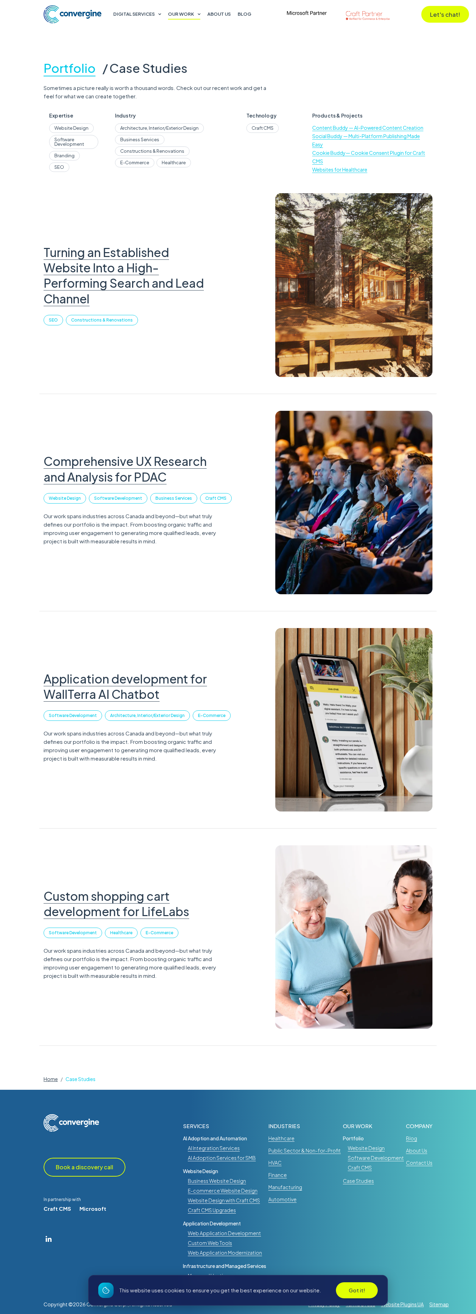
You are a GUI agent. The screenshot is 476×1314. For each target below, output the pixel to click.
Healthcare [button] (174, 162)
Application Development (212, 1223)
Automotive (282, 1199)
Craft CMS (216, 498)
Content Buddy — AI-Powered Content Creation (367, 127)
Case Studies (148, 69)
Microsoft (92, 1208)
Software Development (118, 498)
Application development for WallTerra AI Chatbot (125, 686)
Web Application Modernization (225, 1252)
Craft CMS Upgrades (212, 1210)
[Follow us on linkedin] (48, 1239)
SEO (53, 320)
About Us (219, 14)
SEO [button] (59, 167)
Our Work (181, 14)
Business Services (173, 498)
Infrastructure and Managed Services (224, 1266)
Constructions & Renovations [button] (152, 151)
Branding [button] (64, 155)
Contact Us (419, 1163)
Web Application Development (224, 1233)
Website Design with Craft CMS (224, 1200)
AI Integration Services (214, 1148)
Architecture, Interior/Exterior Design (147, 715)
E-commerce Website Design (223, 1190)
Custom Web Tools (210, 1243)
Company (419, 1126)
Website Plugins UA (402, 1304)
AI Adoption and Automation (215, 1138)
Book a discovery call (84, 1167)
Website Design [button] (71, 128)
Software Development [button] (69, 142)
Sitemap (439, 1304)
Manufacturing (285, 1187)
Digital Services (134, 14)
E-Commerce (211, 715)
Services (196, 1126)
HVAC (275, 1163)
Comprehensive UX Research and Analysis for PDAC (125, 469)
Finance (277, 1175)
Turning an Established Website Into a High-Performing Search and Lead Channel (124, 275)
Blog (244, 14)
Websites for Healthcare (339, 169)
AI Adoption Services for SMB (222, 1158)
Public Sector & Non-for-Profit (304, 1150)
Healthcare (121, 932)
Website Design (65, 498)
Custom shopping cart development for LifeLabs (116, 904)
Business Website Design (217, 1181)
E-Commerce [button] (134, 162)
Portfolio (69, 69)
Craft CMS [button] (263, 128)
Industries (284, 1126)
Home (51, 1079)
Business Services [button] (139, 139)
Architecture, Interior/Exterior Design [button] (159, 128)
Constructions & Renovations (102, 320)
